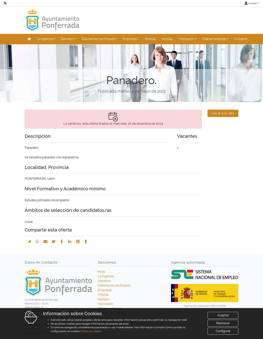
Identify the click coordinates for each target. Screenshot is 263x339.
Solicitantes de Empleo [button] (98, 39)
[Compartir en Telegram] (29, 241)
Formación (105, 304)
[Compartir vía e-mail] (45, 241)
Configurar (223, 331)
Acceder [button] (252, 3)
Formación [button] (186, 39)
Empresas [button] (130, 39)
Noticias (167, 39)
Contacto (240, 39)
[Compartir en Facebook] (61, 241)
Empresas (105, 290)
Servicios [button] (67, 39)
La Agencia (106, 276)
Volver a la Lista (223, 113)
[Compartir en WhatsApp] (37, 241)
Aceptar (223, 315)
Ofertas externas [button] (214, 39)
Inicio (101, 271)
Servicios (104, 281)
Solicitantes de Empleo (114, 285)
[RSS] (5, 3)
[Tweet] (53, 241)
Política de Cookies (90, 331)
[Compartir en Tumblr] (86, 241)
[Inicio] (52, 18)
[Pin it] (78, 241)
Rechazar (223, 323)
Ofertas (150, 39)
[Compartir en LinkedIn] (69, 241)
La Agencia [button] (45, 39)
